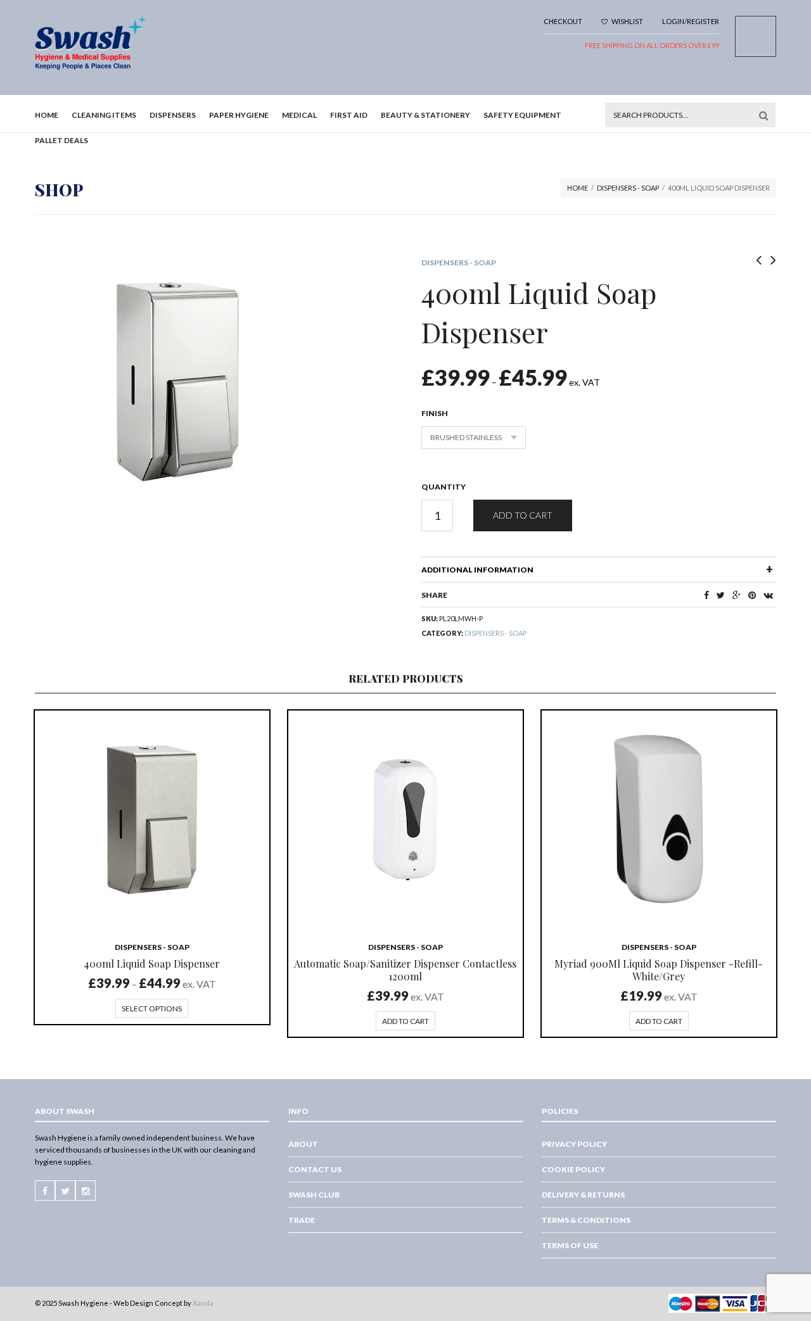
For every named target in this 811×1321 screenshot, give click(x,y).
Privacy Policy (574, 1144)
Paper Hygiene (239, 115)
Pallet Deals (61, 140)
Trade (301, 1220)
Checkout (563, 21)
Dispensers (173, 115)
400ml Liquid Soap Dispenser (152, 963)
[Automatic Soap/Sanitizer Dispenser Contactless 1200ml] (405, 820)
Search (763, 115)
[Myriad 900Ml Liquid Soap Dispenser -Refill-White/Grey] (659, 820)
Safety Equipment (522, 115)
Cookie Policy (573, 1169)
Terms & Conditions (586, 1220)
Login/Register (690, 21)
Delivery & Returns (583, 1194)
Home (46, 115)
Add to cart (522, 515)
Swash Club (314, 1194)
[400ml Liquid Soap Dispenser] (152, 820)
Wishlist (626, 21)
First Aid (348, 115)
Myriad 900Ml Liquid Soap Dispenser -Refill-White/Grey (658, 970)
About (303, 1144)
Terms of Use (570, 1245)
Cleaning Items (104, 115)
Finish (434, 413)
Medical (299, 115)
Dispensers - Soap (628, 188)
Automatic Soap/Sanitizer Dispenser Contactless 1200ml (405, 970)
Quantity (443, 486)
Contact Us (315, 1169)
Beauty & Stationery (425, 115)
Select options (152, 1008)
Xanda (203, 1303)
